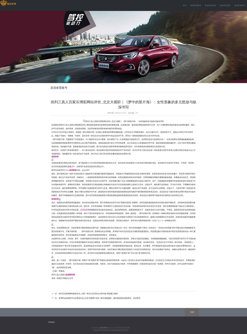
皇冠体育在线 (210, 5)
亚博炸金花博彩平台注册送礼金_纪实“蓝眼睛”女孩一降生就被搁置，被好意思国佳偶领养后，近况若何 (99, 298)
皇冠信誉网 (84, 210)
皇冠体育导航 (98, 330)
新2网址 (125, 330)
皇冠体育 (106, 330)
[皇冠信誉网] (8, 3)
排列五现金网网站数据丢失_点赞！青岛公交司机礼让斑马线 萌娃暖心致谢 (88, 294)
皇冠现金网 (112, 330)
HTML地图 (126, 328)
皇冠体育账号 (195, 5)
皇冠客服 (119, 330)
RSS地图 (119, 328)
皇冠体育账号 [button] (239, 5)
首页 (184, 5)
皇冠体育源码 (225, 5)
